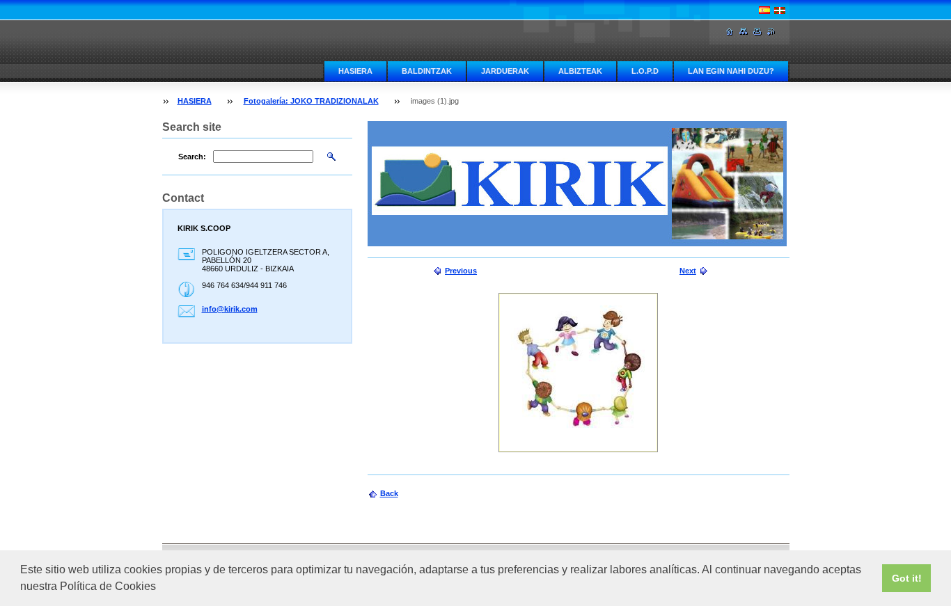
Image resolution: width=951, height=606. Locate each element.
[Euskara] (779, 9)
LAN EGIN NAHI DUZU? (731, 71)
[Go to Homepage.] (729, 31)
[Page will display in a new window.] (578, 372)
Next (687, 270)
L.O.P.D (645, 71)
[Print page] (757, 31)
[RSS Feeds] (771, 31)
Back (389, 493)
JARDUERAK (505, 71)
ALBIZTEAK (580, 71)
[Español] (764, 9)
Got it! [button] (907, 578)
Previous (461, 270)
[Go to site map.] (743, 31)
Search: (192, 156)
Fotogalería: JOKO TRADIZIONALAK (311, 101)
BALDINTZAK (427, 71)
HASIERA (355, 71)
